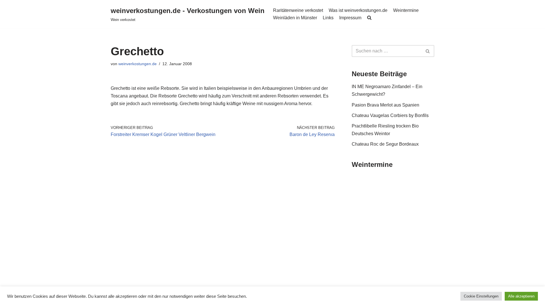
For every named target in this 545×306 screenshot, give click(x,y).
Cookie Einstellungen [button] (481, 296)
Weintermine (406, 10)
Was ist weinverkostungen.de (358, 10)
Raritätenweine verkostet (298, 10)
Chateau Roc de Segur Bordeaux (385, 144)
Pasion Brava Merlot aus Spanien (385, 105)
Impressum (350, 17)
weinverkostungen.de (137, 63)
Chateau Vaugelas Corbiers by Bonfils (390, 115)
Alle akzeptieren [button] (521, 296)
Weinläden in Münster (295, 17)
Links (328, 17)
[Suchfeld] (428, 51)
